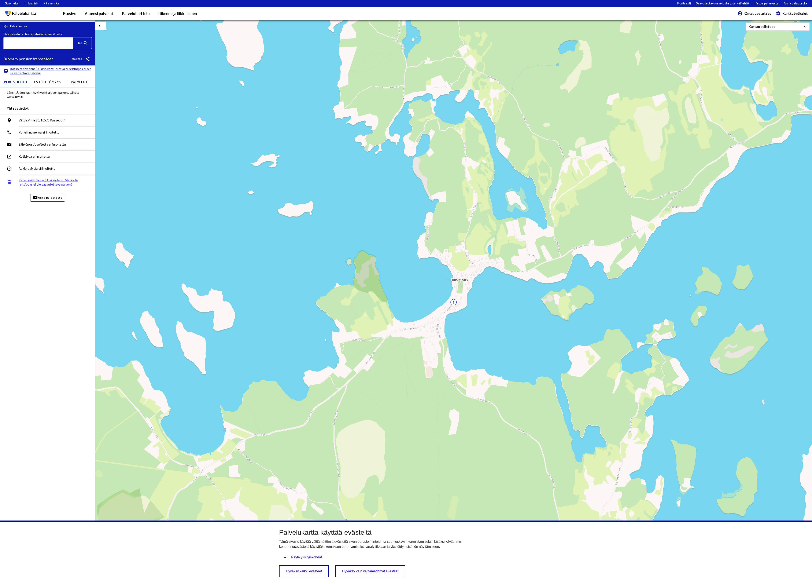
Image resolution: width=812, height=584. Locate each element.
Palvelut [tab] (79, 82)
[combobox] (38, 43)
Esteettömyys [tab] (47, 82)
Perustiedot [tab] (16, 82)
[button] (777, 26)
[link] (12, 3)
